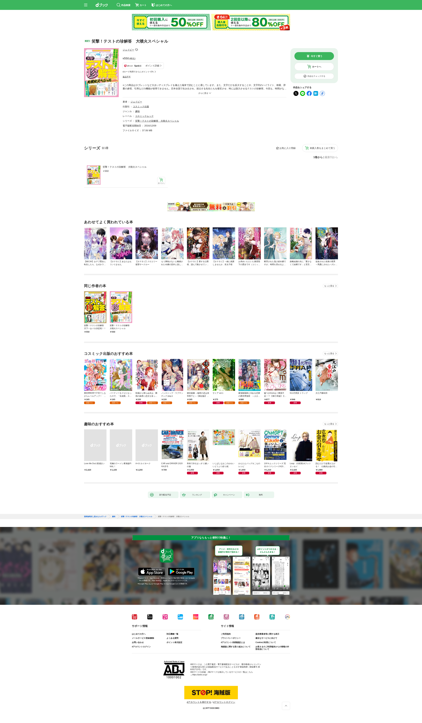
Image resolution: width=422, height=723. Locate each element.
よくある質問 (172, 638)
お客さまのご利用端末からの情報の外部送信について (272, 648)
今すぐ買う (316, 56)
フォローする (136, 49)
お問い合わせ (138, 642)
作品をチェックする (316, 76)
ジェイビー (128, 49)
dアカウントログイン (141, 647)
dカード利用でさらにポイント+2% (138, 72)
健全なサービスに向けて (266, 638)
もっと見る (329, 286)
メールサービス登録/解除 (143, 638)
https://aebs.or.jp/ (199, 675)
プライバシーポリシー (231, 638)
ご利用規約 (226, 634)
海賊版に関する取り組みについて (236, 647)
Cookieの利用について (266, 642)
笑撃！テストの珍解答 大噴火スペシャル (125, 167)
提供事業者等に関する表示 (267, 634)
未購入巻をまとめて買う (322, 148)
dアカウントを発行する (199, 702)
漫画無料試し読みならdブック (95, 516)
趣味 (137, 111)
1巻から (318, 157)
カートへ (316, 66)
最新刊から (331, 157)
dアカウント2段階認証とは (233, 642)
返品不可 (127, 77)
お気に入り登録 (287, 148)
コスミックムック (144, 116)
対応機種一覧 (172, 634)
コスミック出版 (141, 106)
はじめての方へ (139, 634)
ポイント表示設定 (174, 642)
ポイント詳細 (152, 65)
